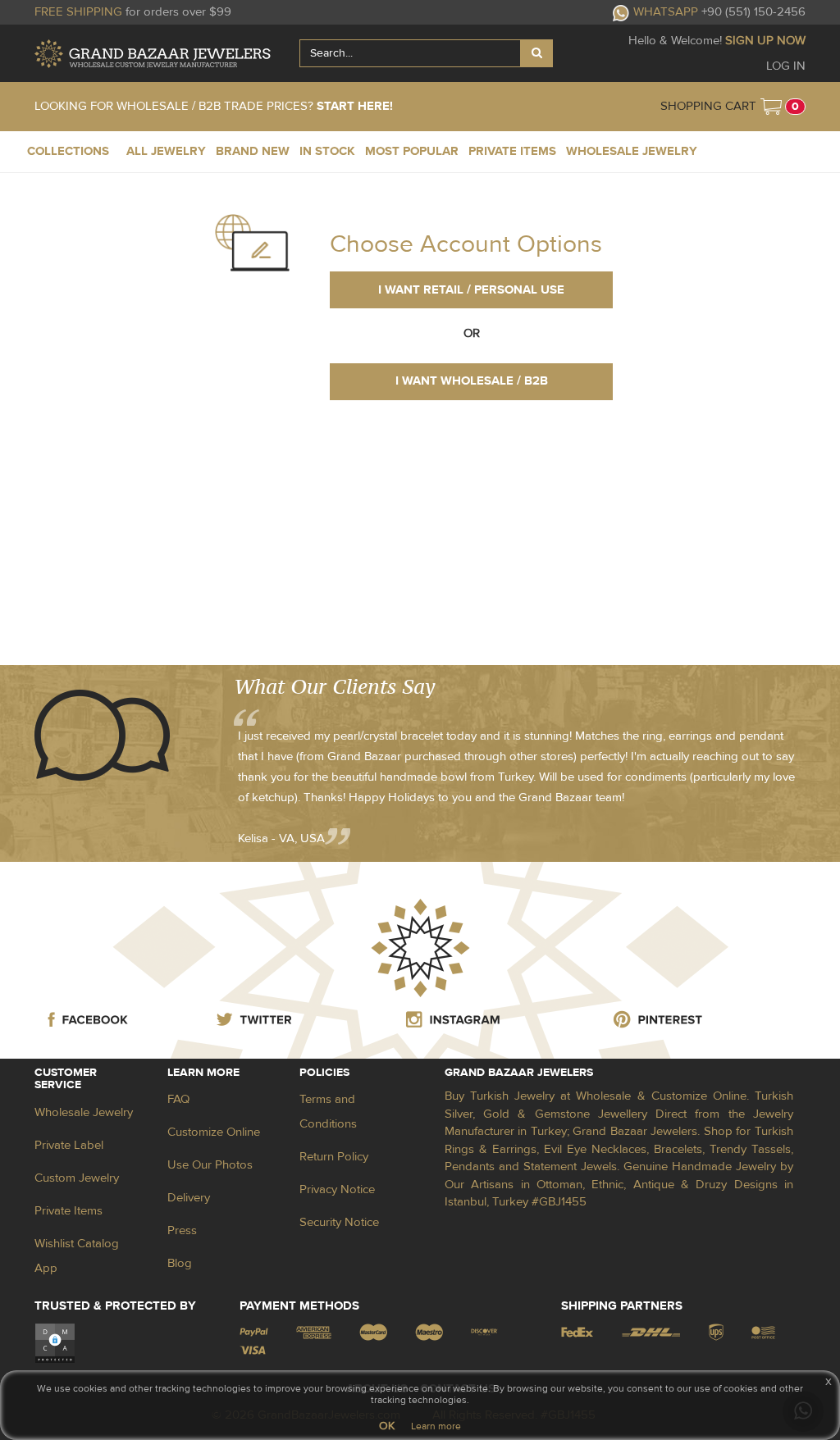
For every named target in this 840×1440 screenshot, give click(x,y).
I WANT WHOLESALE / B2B (471, 381)
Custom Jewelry (76, 1178)
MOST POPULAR (412, 151)
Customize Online (213, 1132)
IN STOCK (327, 151)
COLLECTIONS (68, 151)
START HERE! (355, 106)
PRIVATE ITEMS (512, 151)
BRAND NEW (253, 151)
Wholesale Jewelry (83, 1112)
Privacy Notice (337, 1189)
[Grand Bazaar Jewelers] (152, 53)
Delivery (188, 1197)
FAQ (178, 1099)
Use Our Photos (210, 1165)
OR (471, 333)
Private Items (68, 1211)
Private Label (68, 1145)
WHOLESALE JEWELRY (631, 151)
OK (387, 1426)
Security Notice (339, 1222)
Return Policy (333, 1156)
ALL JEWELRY (166, 151)
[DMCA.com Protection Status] (54, 1343)
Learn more (436, 1426)
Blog (179, 1263)
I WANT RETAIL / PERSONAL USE (471, 290)
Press (182, 1230)
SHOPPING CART (708, 106)
